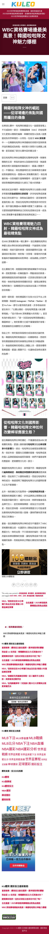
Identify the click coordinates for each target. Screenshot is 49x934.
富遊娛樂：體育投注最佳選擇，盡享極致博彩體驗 (23, 648)
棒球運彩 (23, 25)
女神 (24, 596)
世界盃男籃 (14, 754)
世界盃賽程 (33, 759)
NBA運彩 (9, 749)
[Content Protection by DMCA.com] (9, 917)
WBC (20, 596)
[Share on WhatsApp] (14, 585)
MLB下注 (8, 738)
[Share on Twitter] (22, 585)
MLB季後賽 (22, 738)
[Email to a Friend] (27, 585)
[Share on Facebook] (18, 585)
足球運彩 (24, 764)
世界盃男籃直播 (17, 759)
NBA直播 (37, 743)
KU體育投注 (7, 786)
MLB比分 (8, 743)
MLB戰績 (36, 738)
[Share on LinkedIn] (35, 585)
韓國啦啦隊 (39, 596)
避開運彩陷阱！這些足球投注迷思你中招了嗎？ (22, 656)
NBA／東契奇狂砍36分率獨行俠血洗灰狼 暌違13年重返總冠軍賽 (12, 604)
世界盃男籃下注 (28, 754)
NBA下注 (23, 743)
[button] (11, 98)
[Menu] (3, 4)
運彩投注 (36, 764)
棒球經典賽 (16, 25)
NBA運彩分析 (26, 749)
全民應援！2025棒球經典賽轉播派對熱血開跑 (21, 660)
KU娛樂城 (6, 781)
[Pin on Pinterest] (31, 585)
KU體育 (5, 777)
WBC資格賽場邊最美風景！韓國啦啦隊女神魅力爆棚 (24, 665)
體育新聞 (6, 799)
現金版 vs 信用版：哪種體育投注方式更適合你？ (22, 652)
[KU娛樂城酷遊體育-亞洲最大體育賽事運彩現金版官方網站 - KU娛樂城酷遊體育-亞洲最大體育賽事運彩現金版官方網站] (24, 4)
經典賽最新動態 (31, 25)
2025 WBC (13, 596)
